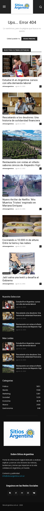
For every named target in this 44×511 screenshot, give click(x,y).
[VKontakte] (34, 493)
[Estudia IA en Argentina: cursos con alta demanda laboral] (22, 66)
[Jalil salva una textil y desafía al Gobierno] (22, 263)
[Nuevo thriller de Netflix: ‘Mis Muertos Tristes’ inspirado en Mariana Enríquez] (22, 186)
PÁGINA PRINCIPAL (29, 39)
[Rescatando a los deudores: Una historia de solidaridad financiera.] (22, 103)
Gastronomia (7, 158)
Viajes (5, 236)
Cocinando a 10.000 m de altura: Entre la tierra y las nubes (20, 242)
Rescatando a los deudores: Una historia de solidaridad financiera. (21, 119)
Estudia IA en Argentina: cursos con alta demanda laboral (20, 82)
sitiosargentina (8, 86)
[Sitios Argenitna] (22, 434)
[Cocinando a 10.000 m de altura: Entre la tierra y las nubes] (22, 226)
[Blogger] (10, 493)
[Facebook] (16, 493)
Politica (5, 113)
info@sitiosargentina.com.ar (13, 476)
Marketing (6, 273)
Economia (6, 76)
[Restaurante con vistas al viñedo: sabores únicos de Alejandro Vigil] (22, 144)
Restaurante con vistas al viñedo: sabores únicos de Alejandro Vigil (21, 164)
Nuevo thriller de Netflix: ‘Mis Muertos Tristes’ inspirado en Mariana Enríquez (19, 202)
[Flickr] (22, 493)
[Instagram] (28, 493)
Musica (5, 195)
